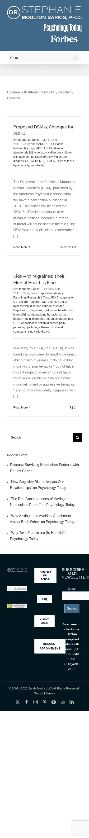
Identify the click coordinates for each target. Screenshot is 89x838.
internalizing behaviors (45, 314)
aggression (67, 297)
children (24, 301)
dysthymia (50, 310)
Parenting (19, 297)
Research (19, 148)
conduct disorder (52, 306)
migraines (38, 318)
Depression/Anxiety (50, 293)
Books (59, 144)
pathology (33, 327)
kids (64, 314)
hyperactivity (21, 165)
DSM (30, 161)
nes (70, 318)
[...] (15, 236)
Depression (20, 310)
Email (71, 588)
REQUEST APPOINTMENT (50, 646)
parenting (19, 327)
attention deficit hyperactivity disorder (37, 152)
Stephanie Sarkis (28, 139)
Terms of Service (44, 693)
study (31, 331)
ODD (16, 323)
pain (62, 323)
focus (70, 161)
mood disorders (57, 318)
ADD (41, 144)
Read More (20, 247)
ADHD (50, 144)
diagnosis (19, 161)
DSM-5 (39, 161)
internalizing (21, 314)
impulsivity (37, 165)
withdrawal (43, 331)
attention (59, 148)
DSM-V (61, 161)
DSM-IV (50, 161)
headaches (65, 310)
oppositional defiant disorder (39, 323)
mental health (22, 318)
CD (15, 301)
